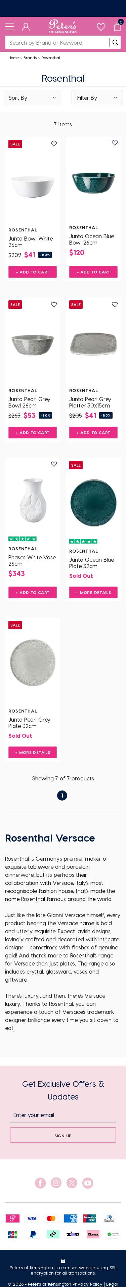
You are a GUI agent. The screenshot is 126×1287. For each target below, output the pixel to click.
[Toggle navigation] (9, 26)
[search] (115, 42)
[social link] (40, 1183)
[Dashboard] (26, 26)
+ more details (93, 592)
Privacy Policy (87, 1283)
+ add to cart (33, 271)
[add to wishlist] (54, 143)
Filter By (87, 97)
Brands (30, 57)
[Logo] (63, 26)
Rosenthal (50, 57)
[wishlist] (101, 25)
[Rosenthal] (32, 182)
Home (13, 57)
